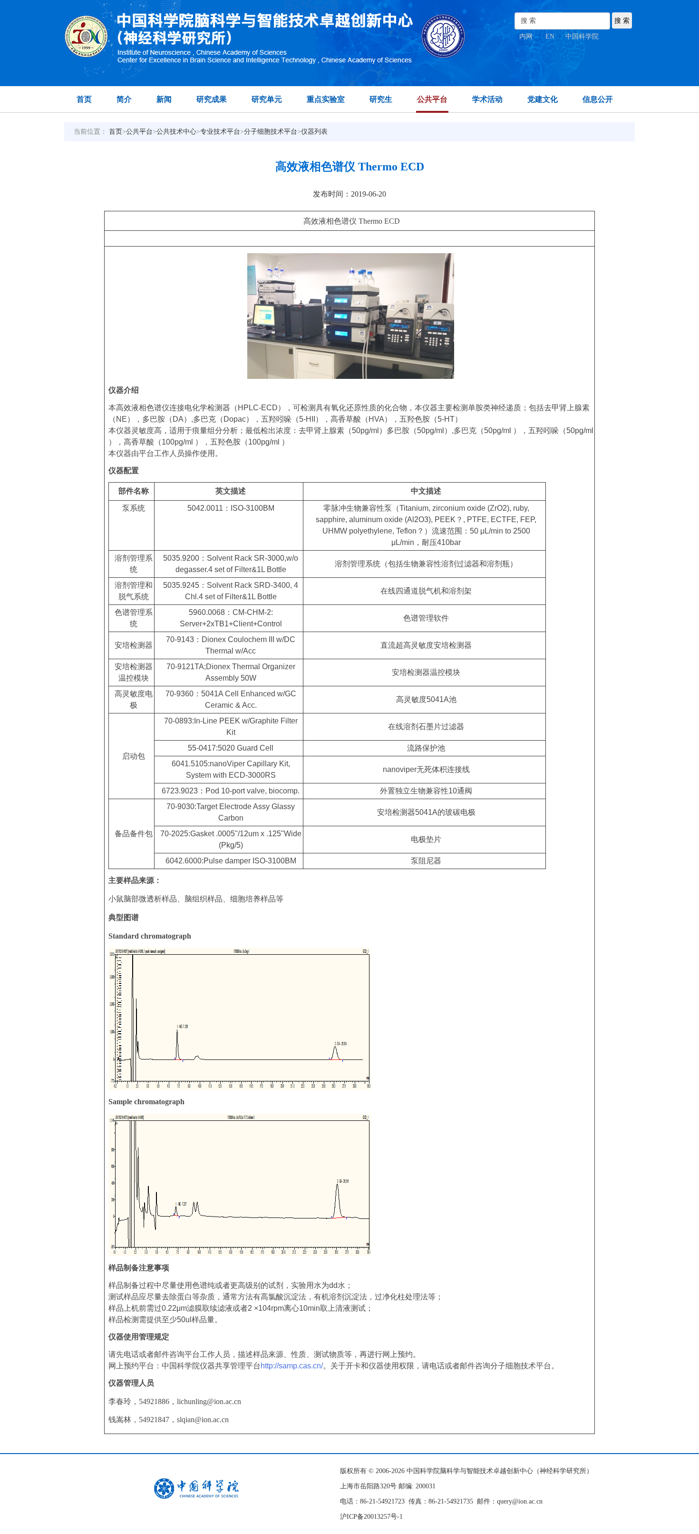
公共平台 (432, 99)
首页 (84, 99)
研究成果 (211, 99)
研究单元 (267, 99)
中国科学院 (582, 36)
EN (549, 36)
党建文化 (542, 99)
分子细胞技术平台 (270, 131)
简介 (124, 99)
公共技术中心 (176, 131)
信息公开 (597, 99)
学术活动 (487, 99)
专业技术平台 (220, 131)
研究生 (380, 99)
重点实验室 (326, 99)
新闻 (164, 99)
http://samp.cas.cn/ (292, 1366)
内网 (526, 36)
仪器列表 (314, 131)
